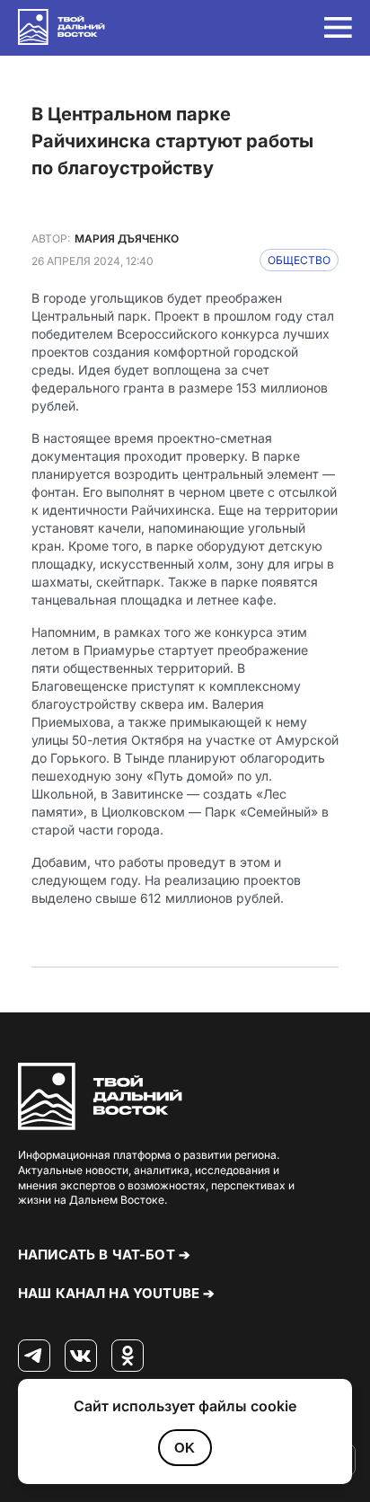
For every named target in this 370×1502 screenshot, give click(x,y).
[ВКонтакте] (81, 1356)
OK (184, 1447)
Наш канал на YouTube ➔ (116, 1293)
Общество (299, 260)
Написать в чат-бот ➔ (104, 1254)
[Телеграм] (34, 1356)
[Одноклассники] (127, 1356)
